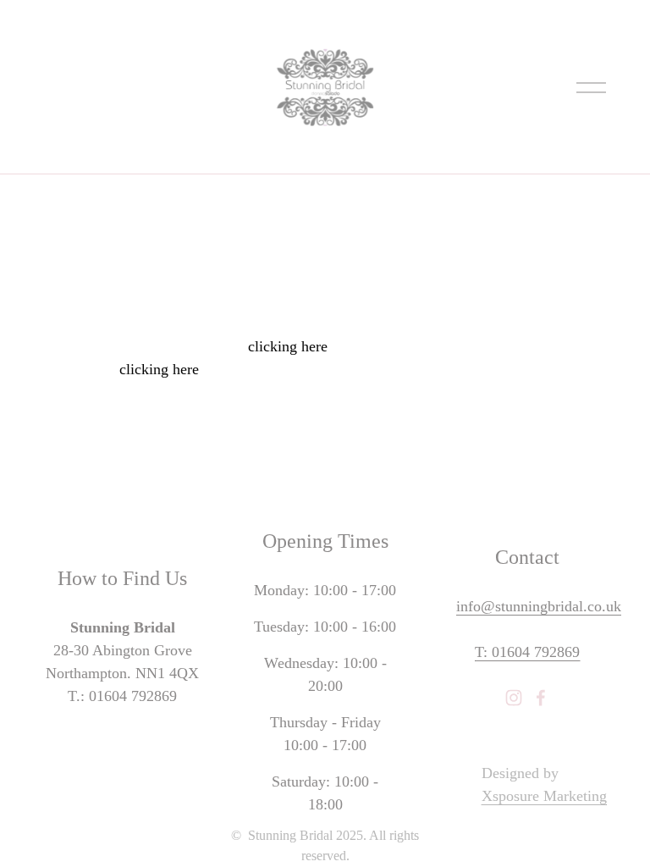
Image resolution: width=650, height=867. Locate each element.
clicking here (288, 346)
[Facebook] (540, 697)
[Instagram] (513, 697)
